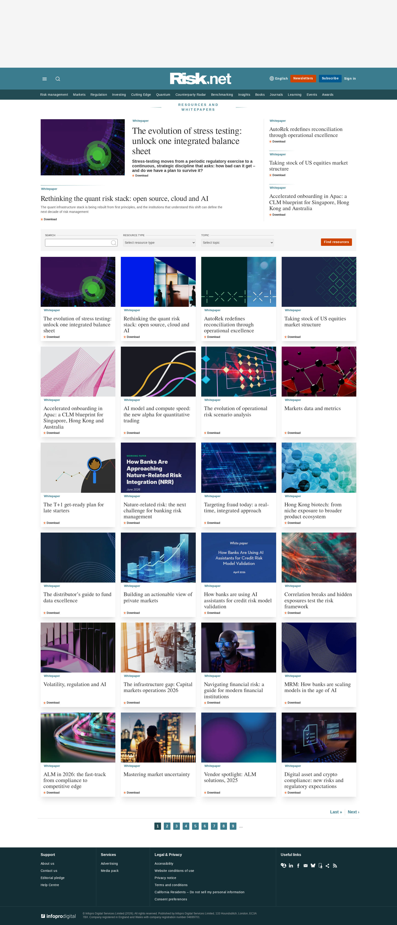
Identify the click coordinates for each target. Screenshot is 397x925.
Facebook (298, 865)
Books (260, 95)
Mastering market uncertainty (157, 774)
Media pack (110, 871)
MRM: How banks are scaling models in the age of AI (317, 687)
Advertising (109, 863)
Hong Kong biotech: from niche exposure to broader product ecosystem (313, 510)
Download (141, 175)
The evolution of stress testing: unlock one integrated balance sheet (187, 140)
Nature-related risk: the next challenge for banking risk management (155, 510)
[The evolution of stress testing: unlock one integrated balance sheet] (83, 148)
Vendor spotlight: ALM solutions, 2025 (230, 777)
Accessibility (164, 863)
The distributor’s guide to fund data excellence (77, 597)
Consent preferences (171, 899)
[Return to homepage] (201, 83)
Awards (327, 95)
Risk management (54, 95)
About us (47, 863)
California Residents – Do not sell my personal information (199, 892)
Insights (244, 95)
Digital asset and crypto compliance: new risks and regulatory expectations (313, 780)
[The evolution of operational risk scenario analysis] (238, 372)
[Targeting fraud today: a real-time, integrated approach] (238, 468)
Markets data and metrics (312, 408)
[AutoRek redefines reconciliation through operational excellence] (238, 282)
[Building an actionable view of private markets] (158, 558)
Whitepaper (141, 121)
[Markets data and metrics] (319, 372)
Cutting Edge (141, 95)
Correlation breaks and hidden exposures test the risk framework (318, 600)
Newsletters (303, 78)
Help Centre (50, 885)
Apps (320, 865)
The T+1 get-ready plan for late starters (73, 507)
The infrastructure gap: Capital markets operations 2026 (158, 687)
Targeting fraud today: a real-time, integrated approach (236, 507)
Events (312, 95)
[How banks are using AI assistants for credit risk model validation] (238, 558)
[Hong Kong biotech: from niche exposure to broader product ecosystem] (319, 468)
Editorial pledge (53, 878)
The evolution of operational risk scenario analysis (235, 411)
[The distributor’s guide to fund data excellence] (78, 558)
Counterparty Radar (191, 95)
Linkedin (291, 865)
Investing (119, 95)
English (281, 78)
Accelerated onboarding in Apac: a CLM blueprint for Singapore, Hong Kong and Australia (309, 202)
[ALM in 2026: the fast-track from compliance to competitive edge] (78, 738)
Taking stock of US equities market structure (308, 165)
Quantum (163, 95)
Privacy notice (165, 878)
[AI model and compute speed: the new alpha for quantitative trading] (158, 372)
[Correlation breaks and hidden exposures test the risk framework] (319, 558)
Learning (294, 95)
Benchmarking (222, 95)
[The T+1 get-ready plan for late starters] (78, 468)
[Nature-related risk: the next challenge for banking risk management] (158, 468)
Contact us (49, 871)
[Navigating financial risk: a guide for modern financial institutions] (238, 648)
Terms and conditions (171, 885)
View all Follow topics (283, 865)
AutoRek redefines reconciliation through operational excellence (306, 132)
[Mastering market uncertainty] (158, 738)
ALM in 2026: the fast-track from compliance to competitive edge (74, 780)
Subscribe (330, 78)
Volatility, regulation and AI (74, 684)
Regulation (99, 95)
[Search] (58, 79)
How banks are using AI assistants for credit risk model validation (238, 600)
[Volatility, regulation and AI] (78, 648)
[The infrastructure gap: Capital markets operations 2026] (158, 648)
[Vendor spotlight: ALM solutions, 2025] (238, 738)
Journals (276, 95)
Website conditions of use (174, 871)
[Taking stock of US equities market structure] (319, 282)
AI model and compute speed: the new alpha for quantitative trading (157, 414)
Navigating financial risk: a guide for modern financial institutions (234, 690)
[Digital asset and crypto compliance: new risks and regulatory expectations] (319, 738)
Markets (79, 95)
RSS (335, 865)
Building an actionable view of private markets (158, 597)
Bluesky (313, 865)
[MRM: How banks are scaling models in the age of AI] (319, 648)
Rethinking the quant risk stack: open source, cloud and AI (124, 198)
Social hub (327, 865)
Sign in (350, 78)
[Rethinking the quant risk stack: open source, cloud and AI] (158, 282)
